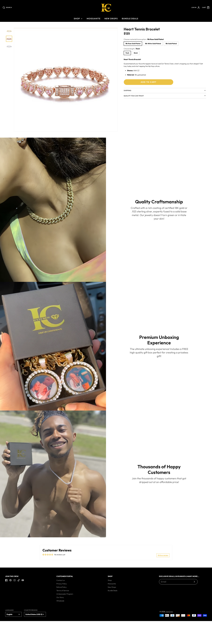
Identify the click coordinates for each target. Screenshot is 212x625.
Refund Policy (61, 587)
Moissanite (93, 18)
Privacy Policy (61, 584)
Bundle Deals (130, 18)
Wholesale (60, 601)
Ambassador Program (64, 594)
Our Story (60, 597)
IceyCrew (169, 611)
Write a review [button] (163, 555)
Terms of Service (62, 590)
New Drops (111, 18)
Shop (77, 18)
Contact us (60, 580)
